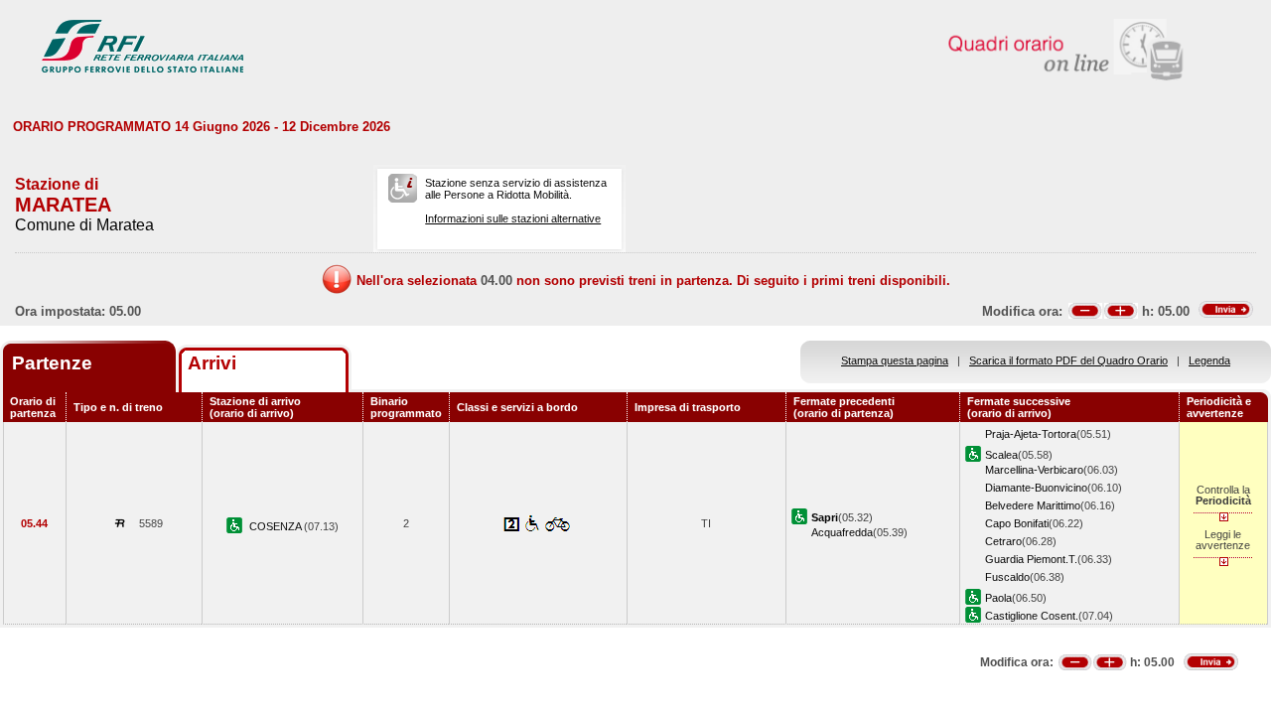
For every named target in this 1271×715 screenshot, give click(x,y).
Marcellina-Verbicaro (1034, 470)
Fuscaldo (1007, 577)
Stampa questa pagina (894, 360)
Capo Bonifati (1017, 523)
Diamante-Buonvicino (1036, 488)
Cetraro (1003, 541)
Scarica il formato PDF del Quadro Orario (1068, 360)
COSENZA (276, 526)
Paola (998, 598)
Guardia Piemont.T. (1031, 559)
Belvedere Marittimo (1032, 505)
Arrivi (212, 363)
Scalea (1001, 455)
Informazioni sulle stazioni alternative (513, 218)
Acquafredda (842, 532)
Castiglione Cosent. (1031, 616)
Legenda (1209, 360)
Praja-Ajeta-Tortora (1030, 434)
